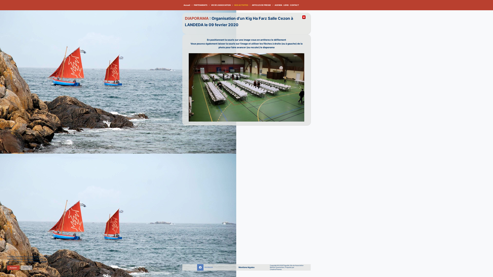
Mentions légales (246, 267)
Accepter (13, 268)
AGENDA (278, 5)
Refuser (26, 268)
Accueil (187, 5)
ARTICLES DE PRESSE (261, 5)
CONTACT (294, 5)
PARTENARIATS (200, 5)
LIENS (286, 5)
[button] (193, 87)
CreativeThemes (276, 269)
